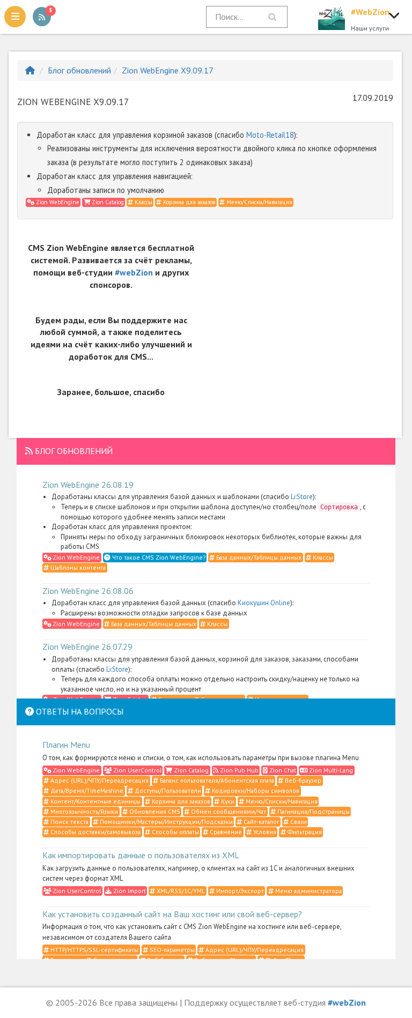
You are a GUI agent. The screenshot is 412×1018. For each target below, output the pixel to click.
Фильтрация (304, 832)
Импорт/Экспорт (239, 891)
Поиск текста (69, 822)
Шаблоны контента (77, 567)
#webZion (134, 272)
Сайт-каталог (260, 822)
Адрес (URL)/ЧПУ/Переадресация (99, 780)
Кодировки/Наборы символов (254, 790)
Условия (264, 832)
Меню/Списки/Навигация (258, 202)
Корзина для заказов (188, 202)
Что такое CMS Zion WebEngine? (158, 557)
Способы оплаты (174, 832)
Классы (142, 202)
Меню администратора (308, 891)
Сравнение (225, 832)
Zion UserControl (136, 770)
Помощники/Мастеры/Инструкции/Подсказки (165, 822)
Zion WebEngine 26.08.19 (88, 484)
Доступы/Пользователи (167, 790)
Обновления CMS (154, 811)
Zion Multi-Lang (330, 770)
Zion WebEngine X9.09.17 (168, 70)
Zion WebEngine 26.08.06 (88, 590)
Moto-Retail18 (270, 135)
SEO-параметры (171, 950)
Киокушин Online (264, 602)
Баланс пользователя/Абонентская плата (216, 780)
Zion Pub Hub (238, 770)
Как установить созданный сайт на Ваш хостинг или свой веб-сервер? (172, 914)
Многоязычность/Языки (83, 811)
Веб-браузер (302, 780)
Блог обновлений (79, 70)
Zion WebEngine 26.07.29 (87, 646)
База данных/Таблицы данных (258, 557)
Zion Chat (282, 770)
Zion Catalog (107, 202)
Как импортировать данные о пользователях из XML (140, 855)
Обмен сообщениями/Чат (227, 811)
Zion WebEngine (56, 202)
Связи (298, 822)
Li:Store (302, 496)
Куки (226, 801)
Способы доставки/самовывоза (95, 832)
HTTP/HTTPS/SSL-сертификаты (93, 950)
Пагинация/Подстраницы (313, 811)
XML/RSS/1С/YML (180, 891)
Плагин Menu (66, 744)
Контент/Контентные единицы (95, 801)
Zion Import (129, 891)
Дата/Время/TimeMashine (86, 790)
